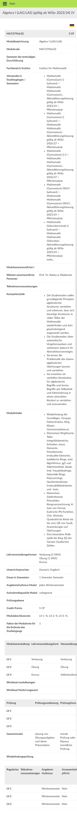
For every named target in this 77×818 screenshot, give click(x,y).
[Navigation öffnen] (4, 4)
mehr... (50, 259)
